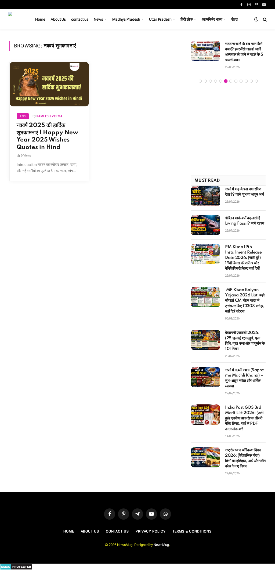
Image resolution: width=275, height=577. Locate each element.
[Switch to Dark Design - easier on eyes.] (256, 19)
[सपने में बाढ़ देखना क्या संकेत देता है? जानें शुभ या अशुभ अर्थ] (205, 196)
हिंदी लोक (186, 19)
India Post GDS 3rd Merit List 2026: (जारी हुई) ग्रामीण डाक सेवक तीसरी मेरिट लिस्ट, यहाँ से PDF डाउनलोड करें (244, 418)
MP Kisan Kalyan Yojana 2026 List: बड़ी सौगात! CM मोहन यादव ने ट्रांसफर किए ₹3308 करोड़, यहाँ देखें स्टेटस (245, 301)
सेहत (234, 19)
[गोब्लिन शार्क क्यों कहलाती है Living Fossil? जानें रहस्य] (205, 225)
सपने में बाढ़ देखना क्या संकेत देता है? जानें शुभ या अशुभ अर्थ (244, 192)
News (98, 19)
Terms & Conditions (192, 531)
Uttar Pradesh (160, 19)
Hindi (23, 116)
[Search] (264, 19)
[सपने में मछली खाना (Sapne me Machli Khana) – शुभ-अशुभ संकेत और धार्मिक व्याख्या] (205, 377)
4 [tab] (215, 81)
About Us (58, 19)
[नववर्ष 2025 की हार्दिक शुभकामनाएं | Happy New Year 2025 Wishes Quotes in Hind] (49, 84)
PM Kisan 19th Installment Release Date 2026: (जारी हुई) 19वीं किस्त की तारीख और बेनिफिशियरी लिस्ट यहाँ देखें (243, 258)
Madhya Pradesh (126, 19)
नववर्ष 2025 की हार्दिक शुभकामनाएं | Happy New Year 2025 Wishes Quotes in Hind (47, 136)
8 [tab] (235, 81)
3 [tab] (210, 81)
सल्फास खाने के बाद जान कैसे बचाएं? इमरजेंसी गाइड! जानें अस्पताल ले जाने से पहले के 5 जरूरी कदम (244, 52)
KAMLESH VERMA (50, 116)
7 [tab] (230, 81)
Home (40, 19)
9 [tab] (241, 81)
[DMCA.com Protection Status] (16, 569)
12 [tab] (256, 81)
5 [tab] (220, 81)
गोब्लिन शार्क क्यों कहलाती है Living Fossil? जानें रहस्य (244, 221)
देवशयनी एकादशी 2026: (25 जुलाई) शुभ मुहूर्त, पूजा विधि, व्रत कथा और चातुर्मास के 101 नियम (245, 341)
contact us (79, 19)
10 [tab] (246, 81)
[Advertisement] (228, 129)
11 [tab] (251, 81)
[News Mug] (15, 19)
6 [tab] (225, 81)
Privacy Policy (151, 531)
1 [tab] (200, 81)
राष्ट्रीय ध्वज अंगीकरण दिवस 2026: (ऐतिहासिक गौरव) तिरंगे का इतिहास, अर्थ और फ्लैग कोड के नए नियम (245, 458)
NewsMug (161, 545)
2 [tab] (205, 81)
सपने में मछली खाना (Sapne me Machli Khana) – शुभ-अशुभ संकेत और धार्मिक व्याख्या (244, 378)
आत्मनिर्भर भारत (212, 19)
